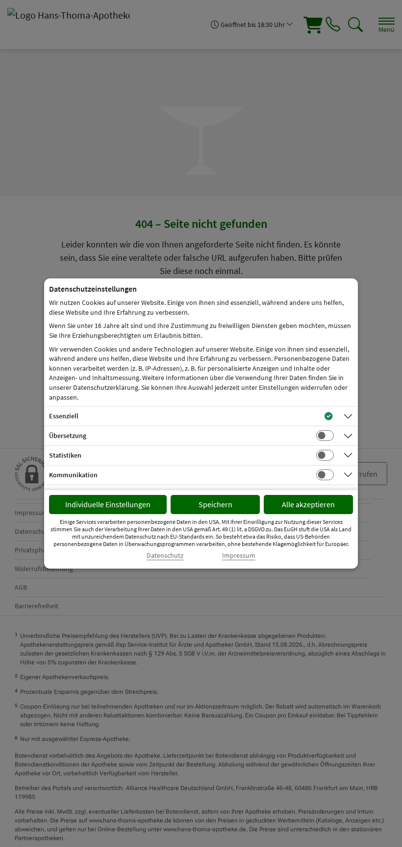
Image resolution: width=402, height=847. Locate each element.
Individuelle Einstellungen (108, 504)
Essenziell (63, 415)
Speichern (215, 504)
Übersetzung (67, 435)
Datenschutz (165, 555)
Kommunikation (73, 474)
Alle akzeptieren (308, 504)
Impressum (238, 555)
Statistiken (65, 455)
